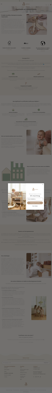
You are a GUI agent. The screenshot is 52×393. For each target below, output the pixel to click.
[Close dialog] (43, 184)
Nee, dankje (35, 206)
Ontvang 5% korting (35, 202)
